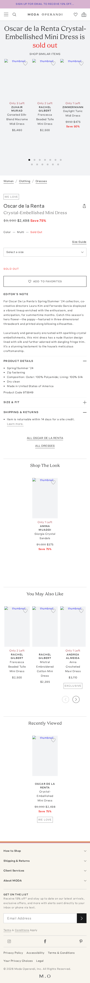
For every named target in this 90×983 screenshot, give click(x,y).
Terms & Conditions (61, 952)
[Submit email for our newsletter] (82, 918)
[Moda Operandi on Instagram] (9, 941)
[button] (80, 698)
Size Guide (79, 241)
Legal (40, 960)
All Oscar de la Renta (45, 438)
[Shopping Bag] (84, 14)
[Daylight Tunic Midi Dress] (73, 79)
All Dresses (45, 445)
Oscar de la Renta (23, 206)
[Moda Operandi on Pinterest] (81, 941)
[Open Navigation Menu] (6, 14)
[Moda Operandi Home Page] (45, 14)
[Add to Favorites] (25, 63)
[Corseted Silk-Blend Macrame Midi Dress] (17, 79)
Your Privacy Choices (18, 960)
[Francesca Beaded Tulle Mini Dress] (45, 79)
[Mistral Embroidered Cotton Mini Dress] (45, 626)
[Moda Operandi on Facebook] (45, 941)
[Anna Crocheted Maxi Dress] (73, 626)
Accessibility (35, 952)
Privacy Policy (13, 952)
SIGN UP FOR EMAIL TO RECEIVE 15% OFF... (45, 3)
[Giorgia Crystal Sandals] (45, 498)
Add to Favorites (47, 281)
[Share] (84, 206)
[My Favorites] (75, 14)
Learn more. (15, 423)
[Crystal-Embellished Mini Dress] (45, 756)
